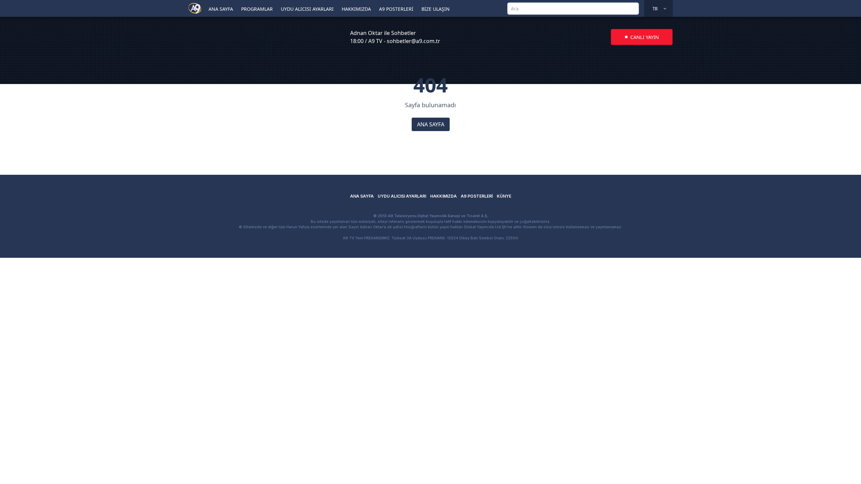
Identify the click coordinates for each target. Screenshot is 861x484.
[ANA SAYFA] (195, 8)
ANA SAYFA (221, 9)
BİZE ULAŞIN (435, 9)
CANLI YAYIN (644, 37)
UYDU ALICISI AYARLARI (307, 9)
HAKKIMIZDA (356, 9)
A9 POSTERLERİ (396, 9)
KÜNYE (504, 196)
